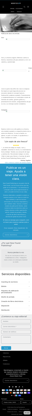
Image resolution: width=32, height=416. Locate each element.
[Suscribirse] (27, 235)
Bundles (19, 11)
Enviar (6, 348)
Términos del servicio (12, 411)
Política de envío (22, 411)
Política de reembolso (13, 409)
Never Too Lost (14, 407)
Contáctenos (6, 364)
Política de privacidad (24, 409)
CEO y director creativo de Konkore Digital (18, 162)
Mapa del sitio (6, 356)
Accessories (19, 8)
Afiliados (5, 360)
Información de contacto (16, 414)
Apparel (12, 8)
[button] (3, 7)
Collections (6, 353)
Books (12, 11)
